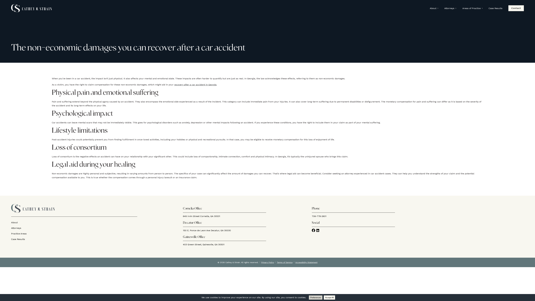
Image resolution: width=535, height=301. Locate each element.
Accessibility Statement (306, 262)
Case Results (495, 8)
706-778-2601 (319, 216)
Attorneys (449, 8)
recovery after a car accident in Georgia (195, 84)
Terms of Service (285, 262)
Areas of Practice (471, 8)
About (433, 8)
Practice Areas (19, 233)
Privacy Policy (267, 262)
